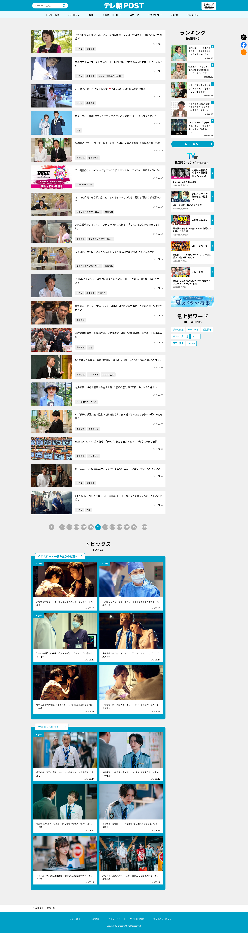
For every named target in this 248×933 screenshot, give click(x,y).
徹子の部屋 (93, 157)
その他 (174, 15)
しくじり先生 (108, 374)
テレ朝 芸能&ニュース (86, 401)
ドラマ (79, 49)
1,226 (105, 527)
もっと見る (191, 144)
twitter (244, 37)
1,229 (126, 527)
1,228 (119, 527)
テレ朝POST (124, 5)
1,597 (144, 527)
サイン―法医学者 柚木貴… (110, 76)
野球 (78, 130)
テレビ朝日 (75, 918)
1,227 (112, 527)
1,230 (133, 527)
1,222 (76, 527)
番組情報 (90, 49)
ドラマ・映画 (52, 15)
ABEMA (191, 343)
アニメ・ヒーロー (111, 15)
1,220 (62, 527)
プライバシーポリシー (163, 918)
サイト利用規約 (137, 918)
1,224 (90, 527)
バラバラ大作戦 (180, 336)
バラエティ (74, 15)
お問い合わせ (114, 918)
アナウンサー (155, 15)
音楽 (91, 15)
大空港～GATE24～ (49, 727)
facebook (244, 45)
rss (244, 52)
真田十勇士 (178, 343)
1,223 (83, 527)
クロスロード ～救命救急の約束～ (58, 556)
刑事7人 (101, 293)
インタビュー (193, 15)
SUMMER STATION (84, 184)
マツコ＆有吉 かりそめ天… (88, 211)
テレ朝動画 (94, 918)
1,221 (69, 527)
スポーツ (134, 15)
